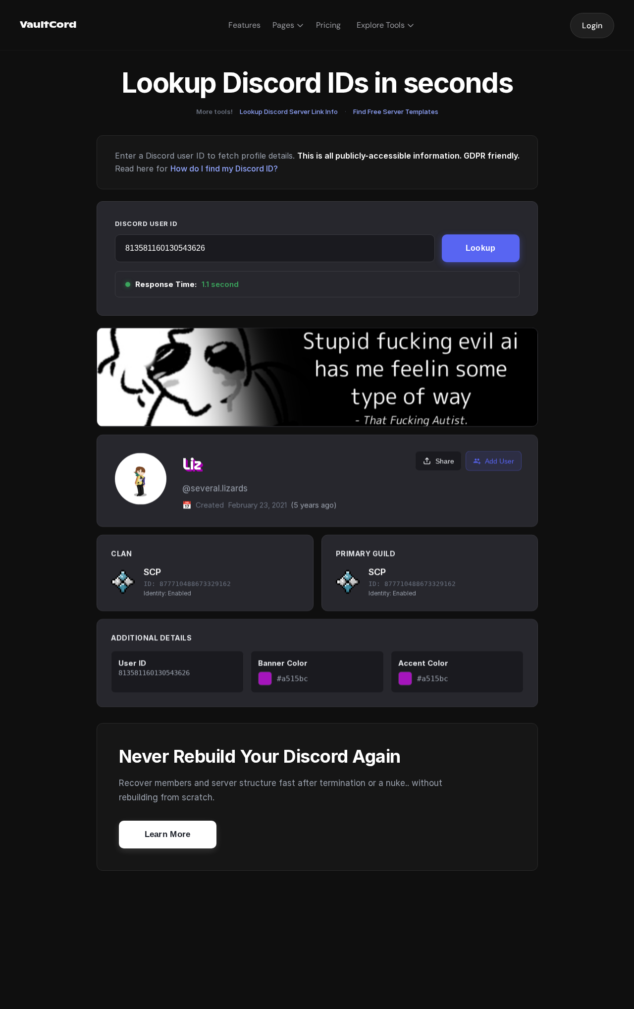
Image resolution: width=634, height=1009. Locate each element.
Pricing (328, 25)
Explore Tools (381, 25)
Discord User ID (146, 223)
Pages (283, 25)
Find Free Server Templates (395, 111)
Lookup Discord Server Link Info (289, 111)
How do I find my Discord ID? (224, 168)
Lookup (481, 248)
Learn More (168, 834)
